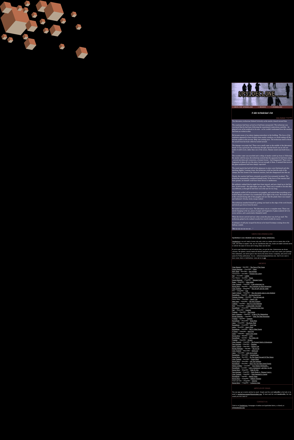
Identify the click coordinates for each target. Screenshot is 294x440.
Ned (233, 276)
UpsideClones (254, 355)
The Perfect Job (253, 338)
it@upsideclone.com (238, 407)
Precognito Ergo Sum (257, 308)
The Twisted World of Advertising (261, 342)
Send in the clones (251, 333)
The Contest (251, 312)
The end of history (254, 301)
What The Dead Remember (261, 316)
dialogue (254, 381)
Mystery (250, 340)
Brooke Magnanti (237, 316)
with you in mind (251, 353)
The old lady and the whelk (260, 288)
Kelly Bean (235, 271)
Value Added (250, 282)
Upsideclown (236, 241)
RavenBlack (235, 295)
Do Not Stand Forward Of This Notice (261, 357)
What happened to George (259, 374)
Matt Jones (235, 301)
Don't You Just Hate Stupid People (260, 363)
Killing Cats (255, 346)
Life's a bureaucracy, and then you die (260, 368)
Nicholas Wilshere (237, 297)
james (234, 323)
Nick (233, 306)
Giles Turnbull (280, 118)
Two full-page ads (258, 297)
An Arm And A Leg (255, 295)
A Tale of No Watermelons (260, 314)
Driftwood (255, 351)
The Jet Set (255, 348)
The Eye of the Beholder (254, 303)
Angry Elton (249, 327)
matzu (234, 327)
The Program (253, 271)
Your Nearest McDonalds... (260, 366)
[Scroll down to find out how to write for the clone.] (244, 107)
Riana (234, 282)
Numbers (254, 344)
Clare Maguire (236, 267)
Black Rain (253, 321)
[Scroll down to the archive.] (263, 107)
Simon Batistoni (237, 269)
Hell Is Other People (255, 329)
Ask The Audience (255, 361)
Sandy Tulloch (236, 293)
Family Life (253, 299)
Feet (246, 291)
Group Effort (255, 359)
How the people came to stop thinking (263, 293)
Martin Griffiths (237, 366)
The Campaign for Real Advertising (260, 286)
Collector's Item (255, 383)
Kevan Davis (236, 286)
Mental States (253, 376)
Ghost (255, 269)
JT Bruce (235, 331)
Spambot (248, 310)
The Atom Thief (251, 323)
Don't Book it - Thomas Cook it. (261, 372)
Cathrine (234, 303)
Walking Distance (255, 378)
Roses (251, 278)
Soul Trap (253, 325)
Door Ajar (251, 331)
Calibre (247, 276)
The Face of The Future (257, 267)
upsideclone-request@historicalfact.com (250, 394)
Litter (251, 336)
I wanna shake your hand (253, 306)
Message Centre (257, 280)
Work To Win (254, 370)
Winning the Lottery (255, 273)
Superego (250, 318)
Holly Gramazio (237, 314)
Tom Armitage (236, 344)
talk (265, 258)
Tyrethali (234, 312)
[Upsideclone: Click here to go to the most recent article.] (262, 104)
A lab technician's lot (257, 284)
